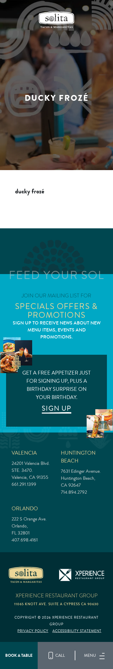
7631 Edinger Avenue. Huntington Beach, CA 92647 (81, 478)
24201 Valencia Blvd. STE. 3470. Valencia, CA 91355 (31, 470)
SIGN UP (56, 408)
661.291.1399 (24, 484)
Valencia (24, 453)
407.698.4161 (25, 540)
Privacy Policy (32, 631)
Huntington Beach (78, 457)
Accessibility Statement (76, 631)
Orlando (25, 508)
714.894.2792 (74, 492)
